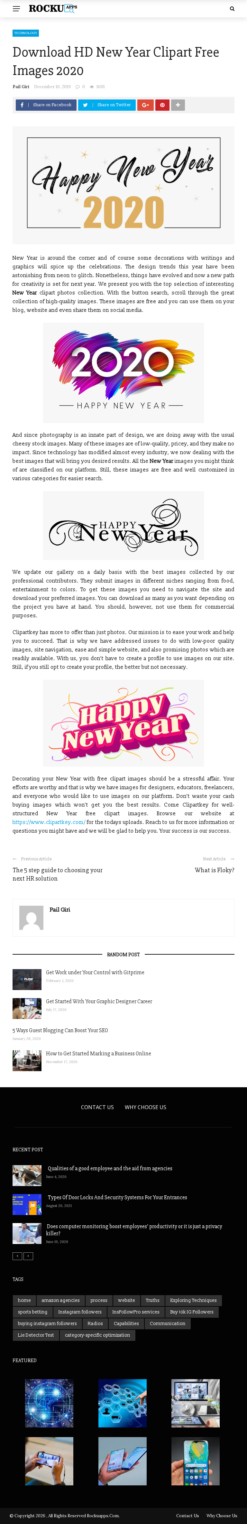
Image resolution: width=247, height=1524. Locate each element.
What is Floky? (214, 870)
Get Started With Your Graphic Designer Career (99, 1001)
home (24, 1300)
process (99, 1300)
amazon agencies (61, 1300)
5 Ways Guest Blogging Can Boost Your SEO (60, 1030)
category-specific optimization (97, 1335)
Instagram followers (80, 1312)
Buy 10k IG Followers (192, 1312)
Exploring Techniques (193, 1300)
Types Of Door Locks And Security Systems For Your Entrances (116, 1197)
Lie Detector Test (36, 1335)
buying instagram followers (47, 1323)
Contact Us (97, 1107)
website (126, 1300)
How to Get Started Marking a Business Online (98, 1053)
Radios (95, 1323)
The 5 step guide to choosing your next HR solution (58, 874)
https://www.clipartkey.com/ (49, 822)
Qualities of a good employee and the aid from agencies (109, 1168)
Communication (168, 1323)
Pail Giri (21, 86)
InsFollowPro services (136, 1312)
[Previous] (17, 1256)
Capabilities (126, 1323)
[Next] (28, 1256)
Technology (25, 33)
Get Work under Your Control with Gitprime (95, 972)
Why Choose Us (145, 1107)
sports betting (33, 1312)
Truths (153, 1300)
